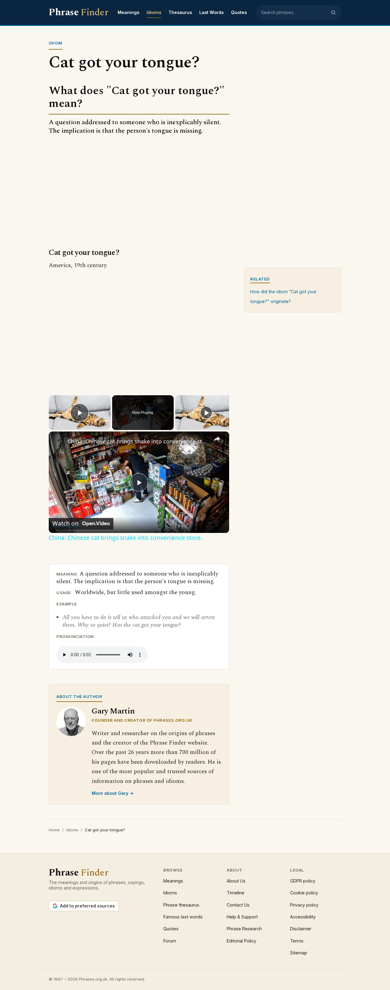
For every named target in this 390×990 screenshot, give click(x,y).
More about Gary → (113, 793)
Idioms (154, 12)
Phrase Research (244, 928)
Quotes (239, 12)
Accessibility (303, 916)
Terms (296, 940)
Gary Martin (113, 711)
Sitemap (298, 952)
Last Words (211, 12)
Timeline (235, 892)
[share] (216, 438)
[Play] (206, 413)
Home (54, 829)
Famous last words (183, 916)
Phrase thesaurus (181, 904)
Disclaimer (300, 928)
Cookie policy (304, 892)
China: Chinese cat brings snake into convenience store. (138, 441)
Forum (169, 940)
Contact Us (238, 904)
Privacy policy (304, 904)
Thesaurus (180, 12)
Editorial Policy (241, 940)
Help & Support (242, 916)
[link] (58, 441)
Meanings (128, 12)
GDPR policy (302, 880)
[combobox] (294, 12)
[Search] (333, 12)
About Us (236, 880)
